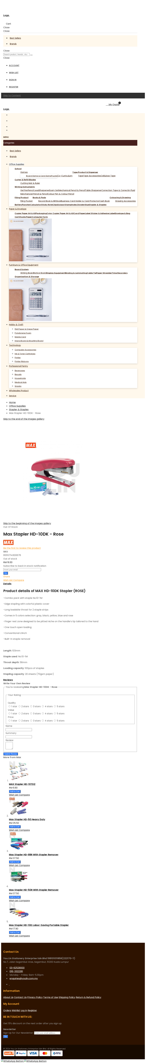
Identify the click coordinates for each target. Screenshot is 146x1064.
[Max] (8, 544)
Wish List (14, 72)
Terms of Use (50, 997)
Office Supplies (17, 406)
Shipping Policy (67, 997)
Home (12, 402)
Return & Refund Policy (88, 997)
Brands (13, 43)
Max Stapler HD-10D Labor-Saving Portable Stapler (39, 925)
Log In (24, 1010)
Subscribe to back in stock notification (24, 566)
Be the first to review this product (22, 548)
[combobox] (16, 54)
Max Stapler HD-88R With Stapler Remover (33, 854)
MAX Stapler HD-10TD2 (22, 784)
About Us (8, 997)
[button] (8, 580)
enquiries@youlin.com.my (24, 978)
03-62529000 (17, 967)
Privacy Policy (35, 997)
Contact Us (20, 997)
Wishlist (16, 1010)
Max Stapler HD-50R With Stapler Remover (34, 890)
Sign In (12, 79)
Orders (7, 1010)
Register (13, 86)
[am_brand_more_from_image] (19, 986)
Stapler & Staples (19, 409)
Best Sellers (15, 38)
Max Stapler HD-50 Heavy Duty (27, 819)
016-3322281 (16, 971)
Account (14, 65)
